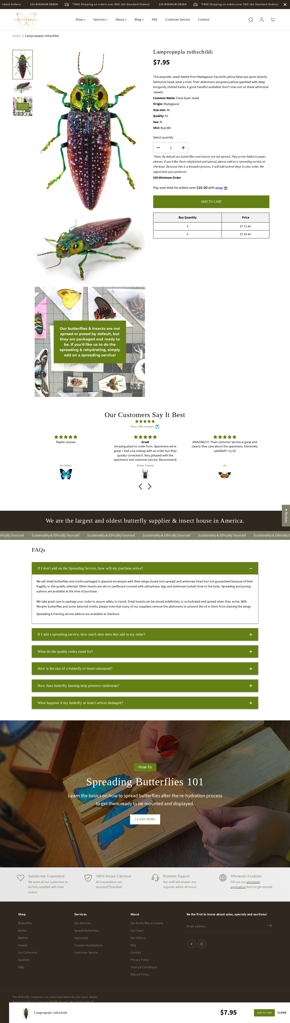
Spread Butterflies (86, 930)
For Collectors (27, 952)
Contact (203, 19)
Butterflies (25, 923)
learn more (145, 819)
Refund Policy (139, 974)
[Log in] (262, 20)
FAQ (154, 19)
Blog (138, 19)
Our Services (82, 923)
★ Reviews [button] (286, 515)
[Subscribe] (269, 926)
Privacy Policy (139, 960)
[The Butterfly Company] (26, 19)
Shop (79, 19)
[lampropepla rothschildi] (90, 131)
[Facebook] (192, 944)
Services (99, 19)
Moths (22, 930)
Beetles (23, 938)
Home (16, 36)
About (120, 19)
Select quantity (163, 137)
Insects (23, 945)
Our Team (137, 930)
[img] (145, 421)
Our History (138, 938)
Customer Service (177, 19)
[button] (141, 486)
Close (282, 1013)
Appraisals (81, 938)
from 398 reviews (142, 426)
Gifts (21, 967)
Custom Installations (88, 945)
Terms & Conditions (143, 967)
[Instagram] (202, 944)
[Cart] (273, 20)
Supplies (24, 960)
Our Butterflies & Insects (146, 923)
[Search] (251, 20)
